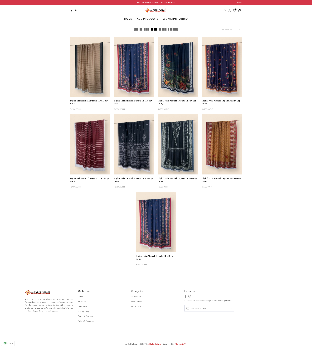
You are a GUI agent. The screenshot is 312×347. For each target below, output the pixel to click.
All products (136, 297)
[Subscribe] (229, 308)
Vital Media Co (181, 344)
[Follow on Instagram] (189, 297)
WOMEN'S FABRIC (175, 18)
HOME (128, 18)
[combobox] (8, 343)
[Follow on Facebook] (185, 297)
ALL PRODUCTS (148, 18)
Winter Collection (138, 306)
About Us (82, 302)
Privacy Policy (83, 311)
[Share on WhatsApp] (76, 10)
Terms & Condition (85, 316)
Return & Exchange (86, 321)
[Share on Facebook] (72, 10)
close (73, 2)
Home (80, 297)
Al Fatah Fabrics (154, 344)
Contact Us (82, 306)
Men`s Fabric (136, 302)
